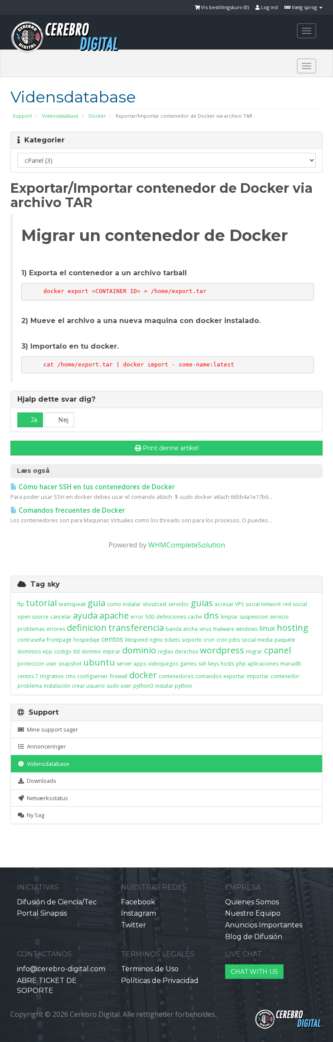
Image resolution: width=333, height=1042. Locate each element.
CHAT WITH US (254, 972)
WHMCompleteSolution (186, 545)
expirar (112, 651)
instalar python (173, 685)
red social (295, 604)
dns (211, 615)
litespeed (136, 639)
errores (55, 629)
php (241, 663)
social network (263, 604)
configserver (92, 676)
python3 (143, 685)
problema (29, 685)
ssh (202, 663)
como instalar (124, 604)
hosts (227, 663)
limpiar (229, 616)
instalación (57, 685)
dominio (139, 650)
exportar (234, 676)
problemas (31, 629)
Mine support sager (51, 729)
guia (96, 603)
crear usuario (88, 685)
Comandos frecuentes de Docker (71, 510)
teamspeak (72, 604)
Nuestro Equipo (253, 913)
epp (47, 651)
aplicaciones (263, 663)
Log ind (269, 7)
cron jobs (228, 639)
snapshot (70, 663)
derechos (186, 651)
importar (258, 676)
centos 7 (27, 676)
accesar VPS (229, 604)
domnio (91, 651)
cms (70, 676)
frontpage (59, 639)
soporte (192, 639)
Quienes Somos (252, 902)
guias (202, 603)
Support (22, 115)
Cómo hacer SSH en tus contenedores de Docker (96, 486)
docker (143, 675)
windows (247, 629)
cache (195, 616)
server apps (131, 663)
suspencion (254, 616)
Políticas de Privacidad (160, 980)
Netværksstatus (46, 798)
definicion (87, 627)
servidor (178, 604)
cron (209, 639)
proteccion (30, 663)
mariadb (290, 663)
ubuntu (99, 662)
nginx (156, 639)
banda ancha (182, 629)
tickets (172, 639)
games (188, 663)
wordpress (222, 650)
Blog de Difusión (253, 937)
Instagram (138, 913)
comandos (208, 676)
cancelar (60, 616)
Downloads (40, 781)
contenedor (285, 676)
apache (114, 615)
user (51, 663)
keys (213, 663)
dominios (29, 651)
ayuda (85, 615)
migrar (254, 651)
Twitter (133, 925)
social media (257, 639)
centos (112, 639)
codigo (63, 651)
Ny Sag (34, 815)
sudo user (119, 685)
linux (267, 628)
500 (149, 616)
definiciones (171, 616)
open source (33, 616)
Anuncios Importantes (263, 925)
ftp (20, 604)
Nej (62, 420)
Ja (33, 420)
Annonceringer (45, 746)
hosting (292, 627)
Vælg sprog (304, 7)
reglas (165, 651)
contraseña (31, 639)
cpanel (277, 650)
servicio (279, 616)
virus (205, 629)
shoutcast (154, 604)
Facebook (138, 902)
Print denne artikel (171, 448)
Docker (97, 115)
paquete (284, 639)
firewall (118, 676)
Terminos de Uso (150, 969)
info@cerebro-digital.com (61, 969)
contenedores (176, 676)
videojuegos (163, 663)
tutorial (41, 603)
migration (52, 676)
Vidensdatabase (60, 115)
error (137, 616)
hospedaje (86, 639)
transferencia (136, 627)
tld (76, 651)
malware (223, 629)
